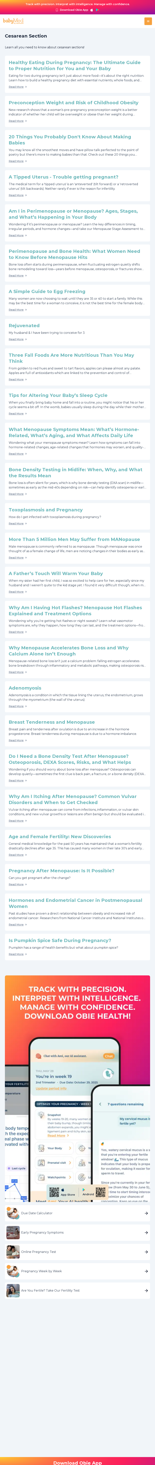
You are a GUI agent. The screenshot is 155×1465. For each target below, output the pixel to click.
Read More (16, 87)
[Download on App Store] (92, 10)
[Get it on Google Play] (97, 10)
